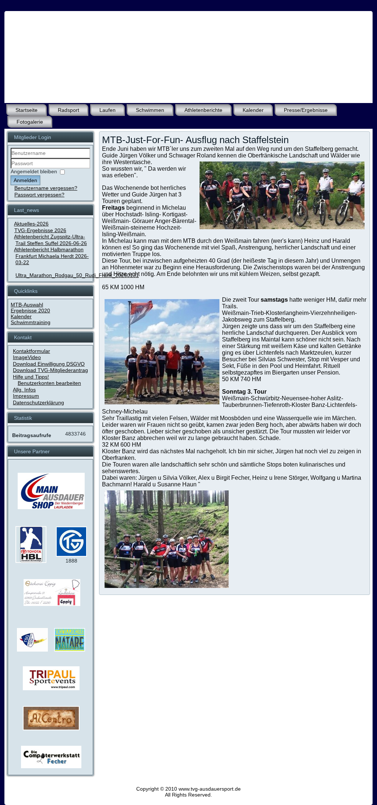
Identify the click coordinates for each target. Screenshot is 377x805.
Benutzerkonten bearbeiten (49, 383)
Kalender (253, 110)
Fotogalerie (30, 122)
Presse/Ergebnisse (306, 110)
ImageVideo (27, 357)
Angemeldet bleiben (34, 171)
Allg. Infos (24, 390)
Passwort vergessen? (39, 195)
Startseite (26, 110)
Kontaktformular (31, 351)
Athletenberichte (203, 110)
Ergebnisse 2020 (30, 310)
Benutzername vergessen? (45, 188)
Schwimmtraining (30, 322)
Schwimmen (150, 110)
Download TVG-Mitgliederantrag (50, 370)
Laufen (107, 110)
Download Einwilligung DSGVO (49, 364)
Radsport (68, 110)
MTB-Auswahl (27, 305)
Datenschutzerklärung (38, 402)
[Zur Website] (30, 561)
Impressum (26, 396)
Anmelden (25, 180)
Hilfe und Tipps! (31, 377)
